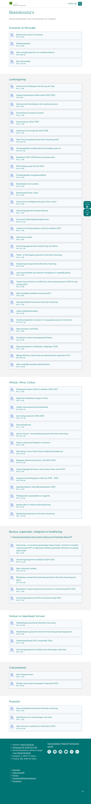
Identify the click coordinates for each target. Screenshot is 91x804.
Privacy (15, 775)
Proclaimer (16, 781)
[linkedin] (60, 752)
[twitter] (49, 752)
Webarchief (17, 772)
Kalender (16, 770)
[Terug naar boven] (82, 797)
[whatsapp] (77, 752)
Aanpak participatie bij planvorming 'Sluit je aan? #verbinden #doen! (40, 537)
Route (64, 743)
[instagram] (72, 752)
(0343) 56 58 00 (24, 753)
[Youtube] (66, 752)
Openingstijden (53, 743)
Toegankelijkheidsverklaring (24, 778)
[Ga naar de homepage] (17, 4)
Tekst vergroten (87, 211)
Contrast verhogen (87, 203)
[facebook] (55, 752)
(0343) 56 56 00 (27, 744)
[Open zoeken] (80, 4)
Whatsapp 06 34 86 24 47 (23, 747)
